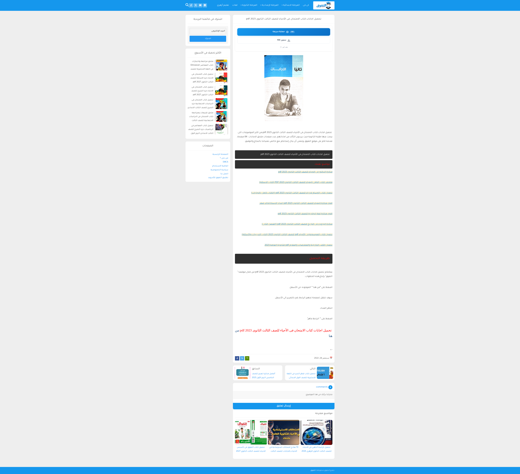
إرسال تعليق (284, 406)
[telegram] (205, 5)
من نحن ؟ (224, 158)
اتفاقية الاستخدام (220, 166)
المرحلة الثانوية (249, 5)
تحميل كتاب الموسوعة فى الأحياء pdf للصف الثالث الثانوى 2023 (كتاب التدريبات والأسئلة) (287, 234)
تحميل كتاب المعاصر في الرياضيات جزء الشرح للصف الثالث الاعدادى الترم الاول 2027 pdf (200, 130)
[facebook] (191, 5)
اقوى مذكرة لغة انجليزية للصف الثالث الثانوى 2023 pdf (305, 214)
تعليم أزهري (223, 5)
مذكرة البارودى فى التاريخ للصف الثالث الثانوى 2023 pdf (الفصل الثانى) (297, 224)
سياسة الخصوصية (219, 170)
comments (322, 387)
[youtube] (200, 5)
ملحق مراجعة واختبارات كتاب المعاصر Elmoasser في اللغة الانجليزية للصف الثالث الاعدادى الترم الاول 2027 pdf (201, 65)
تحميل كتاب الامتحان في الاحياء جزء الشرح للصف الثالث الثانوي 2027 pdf (202, 91)
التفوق (313, 470)
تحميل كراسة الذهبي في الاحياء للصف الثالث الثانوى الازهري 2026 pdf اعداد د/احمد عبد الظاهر (317, 450)
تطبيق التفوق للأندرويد (218, 178)
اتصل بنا (224, 174)
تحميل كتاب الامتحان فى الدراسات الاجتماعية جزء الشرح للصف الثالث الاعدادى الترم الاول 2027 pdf (200, 104)
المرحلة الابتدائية (291, 5)
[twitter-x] (196, 5)
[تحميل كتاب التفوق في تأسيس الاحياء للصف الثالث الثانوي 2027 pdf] (251, 432)
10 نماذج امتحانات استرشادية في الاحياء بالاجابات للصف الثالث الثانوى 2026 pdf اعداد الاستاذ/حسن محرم (284, 450)
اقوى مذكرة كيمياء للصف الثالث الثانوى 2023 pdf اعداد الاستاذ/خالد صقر (296, 203)
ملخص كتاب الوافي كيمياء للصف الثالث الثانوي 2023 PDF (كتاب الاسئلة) (295, 182)
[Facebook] (237, 358)
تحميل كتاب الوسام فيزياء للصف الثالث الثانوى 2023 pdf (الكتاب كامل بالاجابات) (291, 193)
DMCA (225, 162)
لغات (235, 5)
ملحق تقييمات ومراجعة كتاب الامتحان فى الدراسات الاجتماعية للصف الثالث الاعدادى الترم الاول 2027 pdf (200, 117)
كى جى (306, 5)
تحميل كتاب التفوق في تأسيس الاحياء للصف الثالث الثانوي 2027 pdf (251, 450)
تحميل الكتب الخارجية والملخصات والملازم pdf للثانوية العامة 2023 (298, 245)
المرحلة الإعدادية (270, 5)
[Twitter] (242, 358)
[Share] (247, 358)
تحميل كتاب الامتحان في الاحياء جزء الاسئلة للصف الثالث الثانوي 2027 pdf (201, 78)
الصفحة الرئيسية (220, 154)
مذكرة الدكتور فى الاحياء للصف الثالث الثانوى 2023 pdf (305, 172)
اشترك (208, 39)
